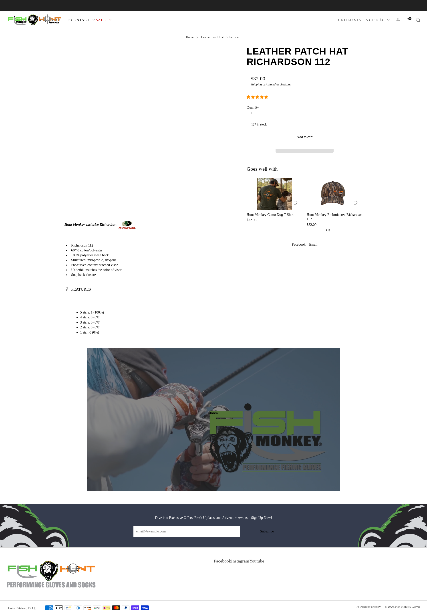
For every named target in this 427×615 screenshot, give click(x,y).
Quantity (253, 107)
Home (189, 37)
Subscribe (267, 531)
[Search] (418, 20)
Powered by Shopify (369, 606)
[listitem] (213, 5)
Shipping (256, 84)
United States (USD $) (361, 20)
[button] (258, 97)
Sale (101, 20)
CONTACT (80, 20)
